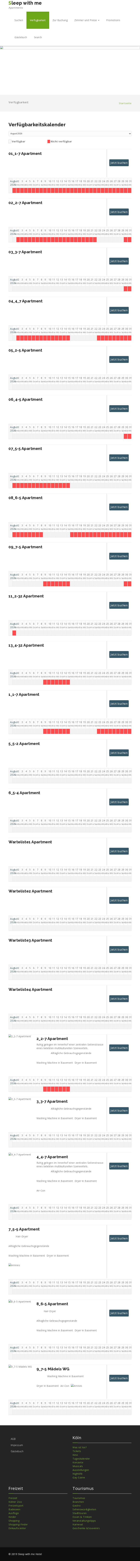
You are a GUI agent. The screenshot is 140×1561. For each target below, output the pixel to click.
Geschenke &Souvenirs (86, 1528)
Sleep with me (25, 4)
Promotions (113, 20)
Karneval (78, 1524)
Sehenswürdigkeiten (84, 1509)
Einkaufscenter (17, 1528)
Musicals (78, 1466)
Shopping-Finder (18, 1524)
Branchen (78, 1501)
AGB (13, 1439)
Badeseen (14, 1509)
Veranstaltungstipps (84, 1520)
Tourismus (79, 1498)
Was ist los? (80, 1447)
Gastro (77, 1505)
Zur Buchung (60, 20)
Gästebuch (21, 37)
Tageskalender (81, 1458)
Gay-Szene (79, 1477)
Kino (75, 1454)
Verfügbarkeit (38, 20)
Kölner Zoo (15, 1501)
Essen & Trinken (82, 1517)
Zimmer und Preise (86, 20)
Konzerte (78, 1462)
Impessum (17, 1445)
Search (38, 37)
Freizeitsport (16, 1505)
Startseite (125, 103)
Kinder (12, 1517)
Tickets (77, 1451)
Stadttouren (80, 1513)
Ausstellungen (81, 1470)
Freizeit (13, 1498)
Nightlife (78, 1473)
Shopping (14, 1520)
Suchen (19, 20)
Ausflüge (14, 1513)
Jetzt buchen (119, 163)
